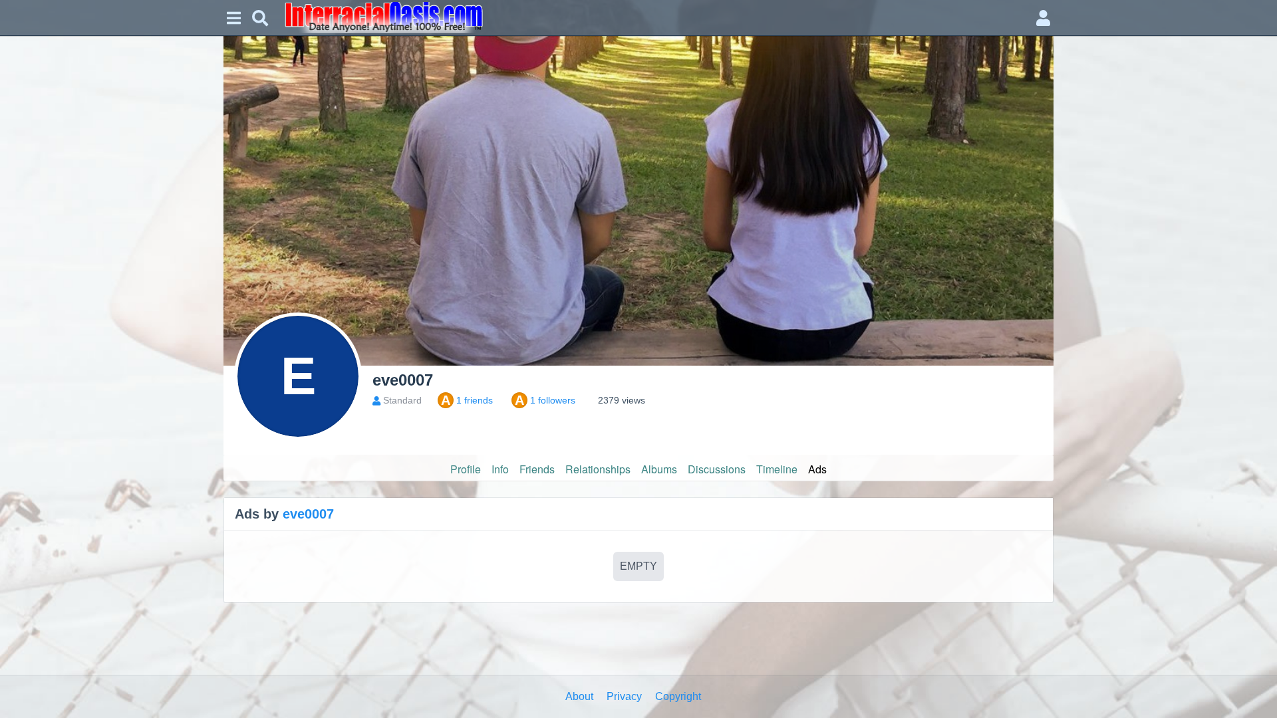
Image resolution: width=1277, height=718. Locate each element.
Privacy (624, 696)
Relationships (598, 469)
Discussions (717, 469)
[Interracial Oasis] (652, 17)
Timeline (776, 469)
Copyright (678, 696)
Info (500, 469)
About (579, 696)
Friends (537, 469)
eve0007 (308, 514)
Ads (817, 469)
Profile (465, 469)
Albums (659, 469)
